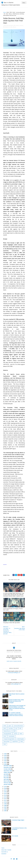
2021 (5, 762)
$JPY (20, 728)
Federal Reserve (7, 731)
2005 (5, 810)
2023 (5, 759)
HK (4, 13)
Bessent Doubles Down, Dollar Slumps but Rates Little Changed (16, 701)
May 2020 (6, 777)
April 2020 (6, 779)
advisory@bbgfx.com (16, 684)
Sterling (15, 733)
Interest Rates (7, 741)
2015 (5, 793)
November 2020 (8, 767)
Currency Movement (20, 12)
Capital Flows (15, 741)
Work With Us (4, 851)
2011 (5, 800)
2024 (5, 757)
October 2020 (7, 769)
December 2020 (8, 765)
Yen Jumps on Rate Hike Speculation (11, 622)
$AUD (21, 733)
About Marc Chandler (6, 850)
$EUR (5, 728)
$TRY (11, 12)
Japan (10, 725)
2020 (5, 764)
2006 (5, 809)
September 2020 (8, 770)
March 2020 (7, 781)
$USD (14, 12)
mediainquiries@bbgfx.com (14, 672)
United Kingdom (20, 739)
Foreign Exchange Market (9, 739)
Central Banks (11, 736)
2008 (5, 805)
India (7, 13)
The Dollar (10, 728)
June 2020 (6, 776)
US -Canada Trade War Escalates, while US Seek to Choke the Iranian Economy (16, 714)
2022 (5, 760)
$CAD (5, 736)
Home (4, 12)
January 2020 (7, 784)
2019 (5, 786)
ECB (16, 728)
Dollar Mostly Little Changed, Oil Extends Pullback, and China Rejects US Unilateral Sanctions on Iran (17, 708)
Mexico (10, 13)
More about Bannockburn (14, 661)
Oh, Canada (15, 836)
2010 (5, 802)
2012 (5, 798)
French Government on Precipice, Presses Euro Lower (13, 609)
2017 (5, 790)
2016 (5, 791)
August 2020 (7, 772)
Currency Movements (18, 725)
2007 (5, 807)
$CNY (8, 12)
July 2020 (6, 774)
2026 (5, 753)
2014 (5, 795)
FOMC (21, 741)
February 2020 (7, 782)
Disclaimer (3, 853)
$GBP (14, 731)
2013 (5, 797)
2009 (5, 803)
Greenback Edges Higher (18, 820)
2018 (5, 788)
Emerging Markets (7, 733)
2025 (5, 755)
